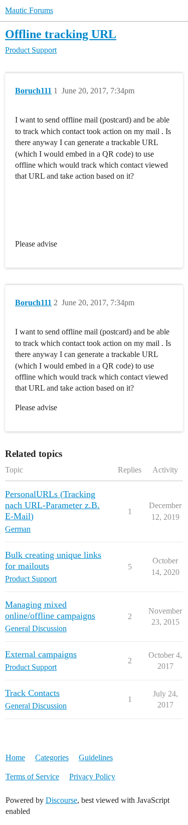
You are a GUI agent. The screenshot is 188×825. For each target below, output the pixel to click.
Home (15, 757)
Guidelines (96, 757)
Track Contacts (32, 693)
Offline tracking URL (60, 34)
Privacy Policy (92, 776)
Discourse (61, 800)
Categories (52, 757)
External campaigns (41, 654)
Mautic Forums (29, 10)
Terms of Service (32, 776)
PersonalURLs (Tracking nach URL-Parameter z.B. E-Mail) (52, 505)
